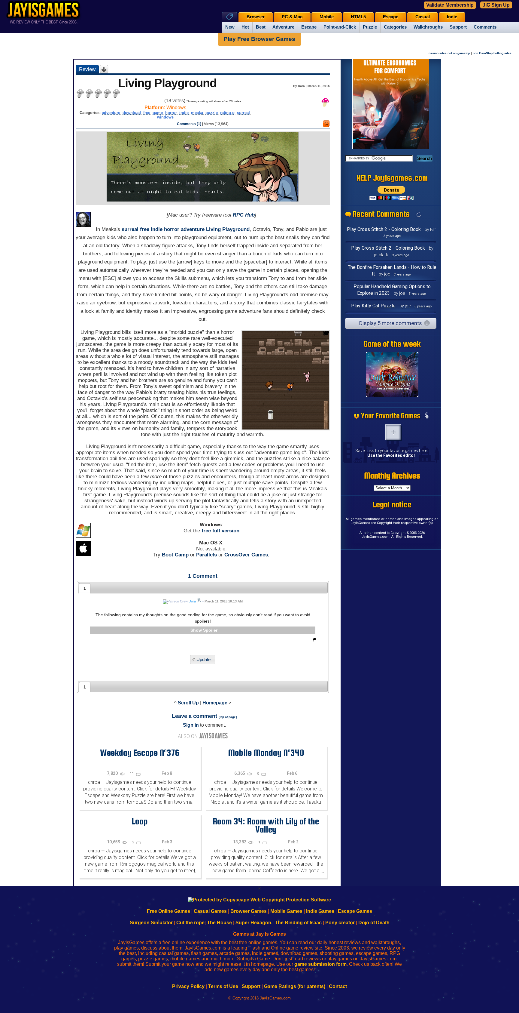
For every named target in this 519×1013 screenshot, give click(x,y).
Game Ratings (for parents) (294, 986)
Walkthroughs (428, 27)
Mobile (327, 16)
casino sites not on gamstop (449, 53)
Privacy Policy (188, 986)
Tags (229, 16)
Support (458, 27)
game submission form (320, 964)
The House (219, 922)
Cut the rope (190, 922)
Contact (338, 986)
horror (171, 112)
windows (165, 117)
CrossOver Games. (246, 555)
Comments (485, 27)
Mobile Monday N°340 (266, 752)
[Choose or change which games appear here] (426, 415)
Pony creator (340, 922)
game (158, 112)
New (230, 27)
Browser (256, 16)
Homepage (214, 702)
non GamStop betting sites (492, 53)
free (146, 112)
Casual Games (210, 911)
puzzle (211, 112)
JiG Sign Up (496, 5)
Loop (140, 821)
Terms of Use (223, 986)
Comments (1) (189, 124)
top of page (228, 717)
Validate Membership (450, 5)
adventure (111, 112)
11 (132, 773)
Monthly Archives (392, 475)
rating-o (227, 112)
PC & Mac (292, 16)
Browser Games (248, 911)
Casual (422, 16)
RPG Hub (244, 215)
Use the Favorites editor (391, 455)
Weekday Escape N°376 (139, 752)
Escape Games (355, 911)
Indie (452, 16)
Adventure (283, 27)
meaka (197, 112)
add (393, 432)
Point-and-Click (339, 27)
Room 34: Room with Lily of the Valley (266, 825)
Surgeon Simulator (151, 922)
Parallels (206, 555)
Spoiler (210, 630)
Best (261, 27)
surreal (243, 112)
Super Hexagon (253, 922)
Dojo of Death (374, 922)
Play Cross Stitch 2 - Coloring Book (384, 229)
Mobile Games (286, 911)
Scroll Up (188, 702)
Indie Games (320, 911)
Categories (395, 27)
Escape (309, 27)
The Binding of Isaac (298, 922)
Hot (245, 27)
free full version (220, 531)
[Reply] (313, 640)
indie (184, 112)
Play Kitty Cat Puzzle (373, 306)
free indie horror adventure (172, 229)
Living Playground (228, 229)
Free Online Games (168, 911)
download (132, 112)
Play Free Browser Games (259, 39)
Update (203, 659)
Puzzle (370, 27)
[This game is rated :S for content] (326, 125)
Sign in (191, 725)
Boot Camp (175, 555)
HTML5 (358, 16)
